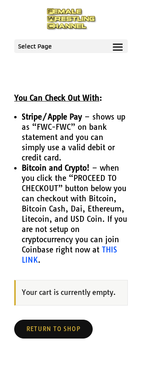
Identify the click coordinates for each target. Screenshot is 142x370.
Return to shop (53, 329)
